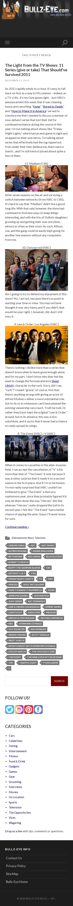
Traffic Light (28, 662)
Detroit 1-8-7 (16, 573)
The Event (14, 657)
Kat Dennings (36, 601)
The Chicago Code (43, 651)
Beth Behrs (15, 556)
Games (13, 771)
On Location (16, 797)
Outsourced (16, 629)
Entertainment (19, 537)
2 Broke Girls (16, 545)
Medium (51, 612)
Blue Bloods (54, 556)
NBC (10, 623)
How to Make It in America (28, 111)
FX (40, 578)
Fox (33, 573)
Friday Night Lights (20, 578)
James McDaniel (18, 595)
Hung (36, 106)
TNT (10, 662)
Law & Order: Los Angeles (23, 606)
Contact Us (14, 858)
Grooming (15, 781)
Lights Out (15, 612)
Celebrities (15, 740)
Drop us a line (13, 831)
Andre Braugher (43, 551)
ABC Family (48, 545)
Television (40, 537)
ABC (33, 545)
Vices (12, 817)
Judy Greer (15, 601)
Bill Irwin (34, 556)
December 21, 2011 (17, 80)
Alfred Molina (17, 551)
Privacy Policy (16, 866)
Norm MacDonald (30, 623)
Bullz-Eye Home (17, 882)
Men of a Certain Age (21, 618)
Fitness (13, 756)
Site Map (12, 874)
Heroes (12, 584)
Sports (13, 802)
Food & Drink (17, 761)
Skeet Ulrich (16, 640)
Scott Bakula (40, 634)
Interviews (15, 786)
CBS (48, 567)
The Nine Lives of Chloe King (44, 657)
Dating (13, 746)
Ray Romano (38, 629)
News (31, 537)
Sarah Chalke (17, 634)
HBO (50, 578)
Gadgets (14, 766)
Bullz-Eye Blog (36, 898)
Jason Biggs (41, 595)
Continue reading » (17, 527)
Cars (12, 735)
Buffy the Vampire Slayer (24, 567)
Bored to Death (53, 106)
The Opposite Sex (20, 812)
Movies (13, 792)
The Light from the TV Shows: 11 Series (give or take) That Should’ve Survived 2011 (36, 70)
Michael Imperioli (52, 618)
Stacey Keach (17, 651)
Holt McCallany (33, 584)
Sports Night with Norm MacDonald (31, 646)
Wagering (15, 822)
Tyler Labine (50, 662)
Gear (12, 776)
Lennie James (53, 606)
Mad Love (34, 612)
